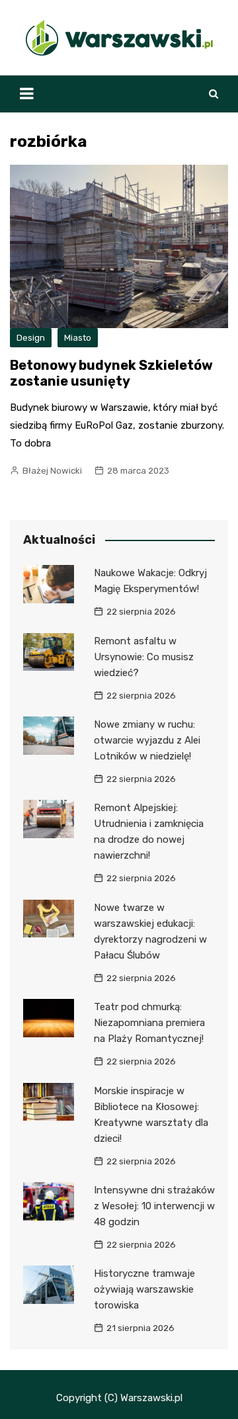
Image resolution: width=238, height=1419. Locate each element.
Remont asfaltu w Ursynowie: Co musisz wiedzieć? (144, 657)
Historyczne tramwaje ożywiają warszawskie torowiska (144, 1289)
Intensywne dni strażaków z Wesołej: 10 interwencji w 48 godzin (154, 1206)
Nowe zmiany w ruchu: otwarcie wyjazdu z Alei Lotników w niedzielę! (147, 740)
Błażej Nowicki (52, 471)
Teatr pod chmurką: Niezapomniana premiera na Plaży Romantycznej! (149, 1023)
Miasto (77, 338)
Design (31, 338)
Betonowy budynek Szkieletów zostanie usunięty (111, 373)
